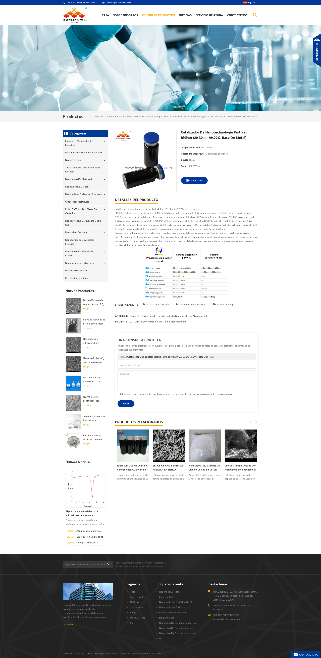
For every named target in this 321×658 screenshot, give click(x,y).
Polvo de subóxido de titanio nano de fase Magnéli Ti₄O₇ (94, 322)
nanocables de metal (76, 232)
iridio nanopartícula (158, 116)
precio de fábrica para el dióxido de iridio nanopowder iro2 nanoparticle (169, 315)
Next (256, 422)
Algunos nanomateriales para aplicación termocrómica (82, 513)
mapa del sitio (137, 617)
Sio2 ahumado (166, 617)
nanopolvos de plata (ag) (78, 179)
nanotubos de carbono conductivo (178, 622)
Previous (251, 422)
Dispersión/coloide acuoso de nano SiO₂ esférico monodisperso (93, 302)
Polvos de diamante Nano (173, 612)
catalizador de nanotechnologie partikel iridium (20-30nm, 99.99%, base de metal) (170, 356)
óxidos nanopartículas (77, 201)
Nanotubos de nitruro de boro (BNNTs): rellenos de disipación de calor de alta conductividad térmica (94, 341)
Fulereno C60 (166, 596)
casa (105, 15)
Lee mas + (68, 624)
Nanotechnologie (226, 304)
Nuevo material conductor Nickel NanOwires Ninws (92, 399)
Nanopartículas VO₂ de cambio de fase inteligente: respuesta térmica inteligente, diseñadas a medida (94, 360)
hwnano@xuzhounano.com (118, 2)
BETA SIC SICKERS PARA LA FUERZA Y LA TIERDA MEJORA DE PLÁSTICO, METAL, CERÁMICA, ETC (132, 468)
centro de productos (158, 15)
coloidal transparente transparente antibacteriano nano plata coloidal (94, 418)
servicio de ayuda (209, 15)
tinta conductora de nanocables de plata (82, 169)
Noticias (185, 15)
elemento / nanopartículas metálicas (157, 24)
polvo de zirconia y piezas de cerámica (161, 20)
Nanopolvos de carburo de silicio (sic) (83, 222)
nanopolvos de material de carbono (79, 253)
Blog (132, 612)
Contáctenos (237, 15)
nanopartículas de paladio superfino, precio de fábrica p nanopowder (240, 468)
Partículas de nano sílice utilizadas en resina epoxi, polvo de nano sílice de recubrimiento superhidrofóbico (92, 437)
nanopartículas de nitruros (79, 262)
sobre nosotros (125, 15)
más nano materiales (76, 270)
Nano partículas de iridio (193, 304)
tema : (167, 356)
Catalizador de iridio (158, 304)
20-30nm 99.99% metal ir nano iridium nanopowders (158, 321)
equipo (119, 24)
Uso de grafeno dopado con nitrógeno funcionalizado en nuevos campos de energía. (204, 468)
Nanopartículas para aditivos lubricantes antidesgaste (87, 543)
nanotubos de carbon (77, 186)
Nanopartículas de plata (172, 607)
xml (132, 622)
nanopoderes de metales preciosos (161, 21)
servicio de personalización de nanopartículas (131, 22)
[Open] (317, 50)
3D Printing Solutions (76, 277)
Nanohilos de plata (169, 591)
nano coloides (73, 160)
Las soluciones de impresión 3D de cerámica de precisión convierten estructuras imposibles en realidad (93, 380)
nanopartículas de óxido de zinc (176, 602)
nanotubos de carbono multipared (177, 628)
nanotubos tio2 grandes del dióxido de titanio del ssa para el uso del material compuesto (168, 468)
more (86, 309)
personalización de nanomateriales (83, 152)
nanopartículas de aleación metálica (79, 241)
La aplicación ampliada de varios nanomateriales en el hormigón (90, 537)
